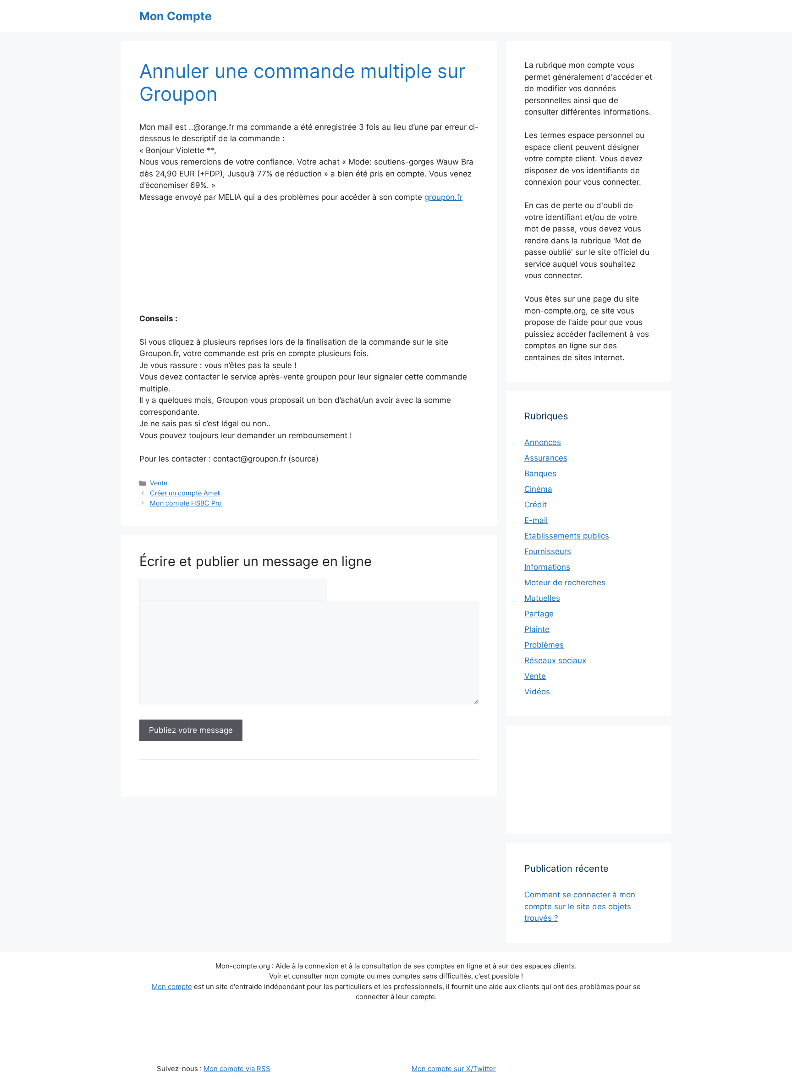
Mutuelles (542, 598)
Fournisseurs (547, 551)
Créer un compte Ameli (185, 493)
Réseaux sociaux (555, 660)
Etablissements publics (566, 535)
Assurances (545, 457)
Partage (539, 613)
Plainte (537, 629)
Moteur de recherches (564, 582)
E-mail (536, 520)
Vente (158, 483)
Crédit (535, 504)
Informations (547, 567)
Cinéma (538, 489)
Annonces (542, 442)
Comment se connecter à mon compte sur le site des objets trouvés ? (579, 906)
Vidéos (537, 691)
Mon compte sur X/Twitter (454, 1068)
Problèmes (544, 644)
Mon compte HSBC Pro (186, 503)
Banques (540, 473)
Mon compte (172, 986)
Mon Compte (175, 16)
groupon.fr (443, 197)
